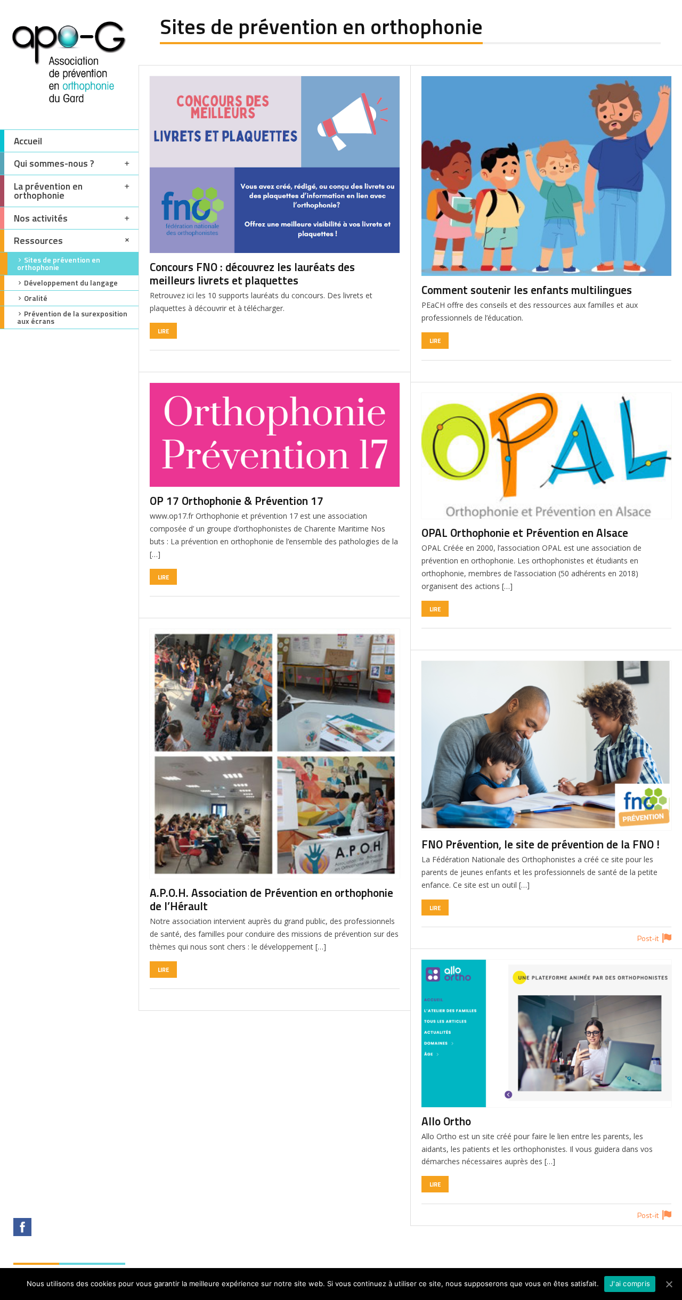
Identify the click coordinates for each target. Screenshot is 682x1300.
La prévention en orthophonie (48, 191)
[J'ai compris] (668, 1284)
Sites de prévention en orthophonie (58, 263)
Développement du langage (71, 282)
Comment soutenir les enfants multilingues (526, 289)
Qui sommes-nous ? (54, 163)
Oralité (35, 298)
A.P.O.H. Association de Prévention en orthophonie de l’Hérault (271, 899)
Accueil (28, 141)
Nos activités (41, 218)
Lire (163, 331)
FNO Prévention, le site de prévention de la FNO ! (540, 844)
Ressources (38, 240)
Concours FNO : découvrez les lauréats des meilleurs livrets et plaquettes (252, 273)
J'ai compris (630, 1283)
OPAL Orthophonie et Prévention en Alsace (524, 532)
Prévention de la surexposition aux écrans (72, 317)
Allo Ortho (446, 1121)
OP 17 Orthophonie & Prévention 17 (236, 500)
